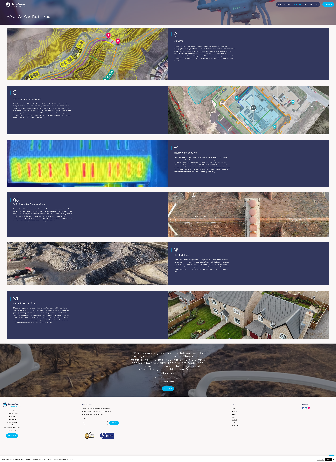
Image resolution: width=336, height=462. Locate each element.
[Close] (334, 459)
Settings (320, 459)
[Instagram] (309, 408)
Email (85, 418)
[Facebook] (303, 408)
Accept (328, 459)
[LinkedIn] (306, 408)
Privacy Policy (69, 459)
